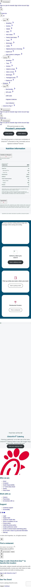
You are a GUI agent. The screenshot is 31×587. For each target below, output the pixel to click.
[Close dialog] (1, 539)
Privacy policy (7, 523)
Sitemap (5, 532)
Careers (5, 497)
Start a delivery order (15, 262)
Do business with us (8, 501)
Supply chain (6, 518)
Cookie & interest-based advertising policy (14, 528)
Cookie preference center (10, 527)
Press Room (6, 490)
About (4, 481)
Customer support (8, 507)
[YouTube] (4, 513)
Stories (5, 488)
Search (12, 551)
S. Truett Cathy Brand (9, 486)
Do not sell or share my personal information (15, 530)
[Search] (1, 9)
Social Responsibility (8, 485)
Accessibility (6, 509)
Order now (3, 118)
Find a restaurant (15, 310)
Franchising (6, 499)
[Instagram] (1, 513)
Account (24, 5)
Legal (4, 516)
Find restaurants (6, 1)
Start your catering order (15, 446)
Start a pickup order (15, 285)
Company (5, 483)
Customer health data (9, 519)
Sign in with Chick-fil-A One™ (8, 573)
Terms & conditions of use (10, 521)
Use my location (6, 551)
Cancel (2, 586)
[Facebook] (3, 513)
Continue (7, 586)
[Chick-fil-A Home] (3, 13)
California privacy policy (9, 525)
